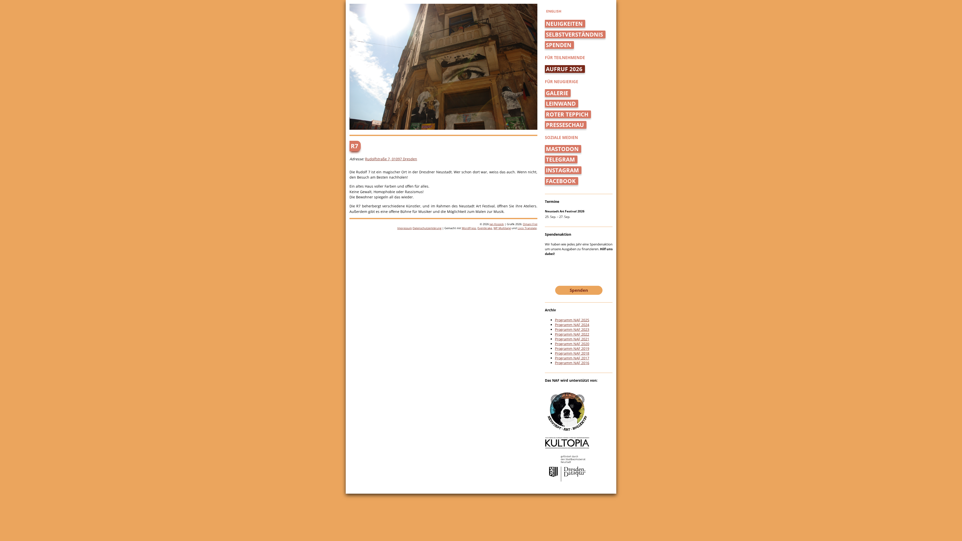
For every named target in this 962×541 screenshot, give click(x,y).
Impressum (404, 228)
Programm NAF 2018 (572, 353)
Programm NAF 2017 (572, 358)
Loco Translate (527, 228)
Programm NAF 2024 (572, 324)
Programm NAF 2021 (572, 339)
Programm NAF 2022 (572, 334)
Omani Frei (530, 224)
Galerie (557, 93)
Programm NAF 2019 (572, 348)
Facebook (561, 181)
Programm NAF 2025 (572, 320)
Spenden (558, 45)
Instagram (562, 170)
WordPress (469, 228)
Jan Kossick (497, 224)
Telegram (560, 159)
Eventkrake (484, 228)
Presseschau (565, 125)
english (553, 11)
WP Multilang (502, 228)
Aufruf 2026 (564, 69)
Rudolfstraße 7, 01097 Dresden (391, 159)
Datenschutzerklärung (427, 228)
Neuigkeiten (564, 24)
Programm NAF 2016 (572, 362)
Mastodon (562, 149)
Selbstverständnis (574, 34)
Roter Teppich (567, 114)
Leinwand (561, 103)
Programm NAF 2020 (572, 343)
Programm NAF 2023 (572, 329)
